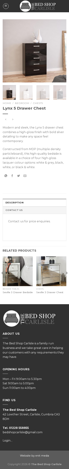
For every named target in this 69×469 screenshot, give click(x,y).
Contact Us (14, 210)
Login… (7, 440)
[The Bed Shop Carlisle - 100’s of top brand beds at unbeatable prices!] (38, 6)
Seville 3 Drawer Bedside (18, 292)
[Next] (61, 51)
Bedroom (22, 103)
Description (14, 202)
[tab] (34, 202)
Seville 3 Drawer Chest (49, 292)
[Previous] (8, 51)
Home (7, 103)
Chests (38, 103)
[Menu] (6, 6)
